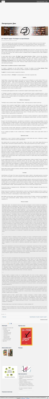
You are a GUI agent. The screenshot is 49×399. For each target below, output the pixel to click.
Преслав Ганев (8, 40)
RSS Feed (8, 323)
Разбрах (27, 398)
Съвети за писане (6, 339)
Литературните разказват (7, 327)
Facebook (11, 323)
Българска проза (6, 332)
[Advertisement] (24, 13)
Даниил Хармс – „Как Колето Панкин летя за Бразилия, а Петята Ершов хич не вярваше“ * (26, 377)
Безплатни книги (6, 338)
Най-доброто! (6, 330)
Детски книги (6, 336)
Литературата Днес (8, 23)
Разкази (5, 331)
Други (4, 314)
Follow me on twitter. (9, 323)
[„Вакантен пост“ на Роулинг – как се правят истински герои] (26, 345)
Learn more (23, 398)
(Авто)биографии (7, 333)
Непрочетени (6, 337)
